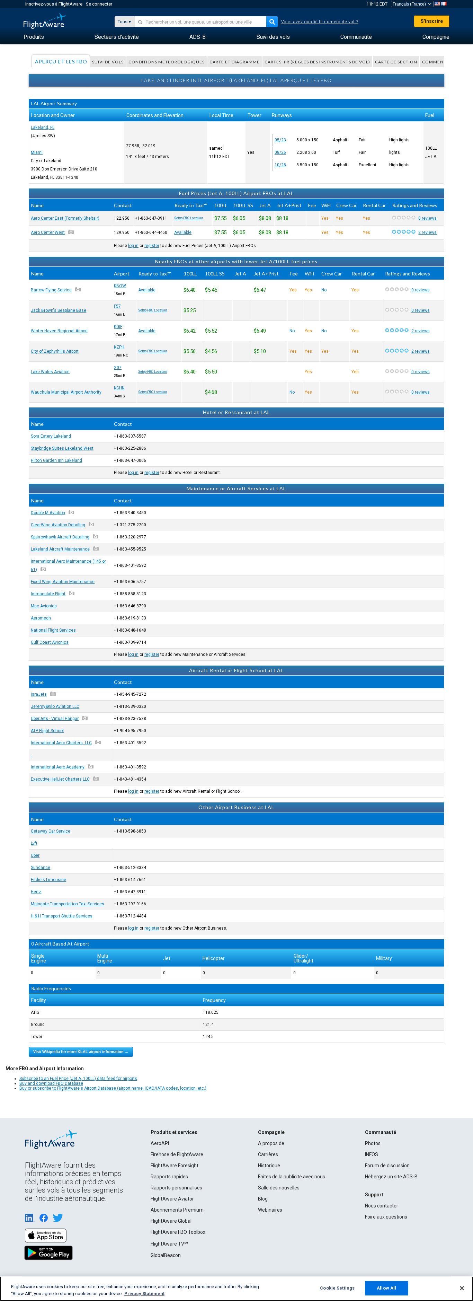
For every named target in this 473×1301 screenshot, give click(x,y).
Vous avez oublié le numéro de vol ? (319, 21)
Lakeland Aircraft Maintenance (60, 549)
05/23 (280, 140)
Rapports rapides (169, 1176)
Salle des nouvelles (279, 1187)
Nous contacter (381, 1205)
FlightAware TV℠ (169, 1244)
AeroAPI (160, 1143)
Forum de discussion (387, 1165)
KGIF (118, 326)
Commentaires (440, 61)
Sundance (40, 867)
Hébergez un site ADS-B (391, 1176)
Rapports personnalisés (176, 1187)
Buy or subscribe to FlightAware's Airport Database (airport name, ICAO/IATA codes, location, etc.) (112, 1088)
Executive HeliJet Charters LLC (60, 779)
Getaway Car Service (50, 831)
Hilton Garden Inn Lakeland (56, 460)
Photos (373, 1143)
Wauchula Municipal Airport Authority (66, 392)
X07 (118, 367)
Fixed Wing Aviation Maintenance (63, 581)
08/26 (280, 152)
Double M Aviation (48, 512)
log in (133, 245)
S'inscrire (432, 21)
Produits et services (174, 1132)
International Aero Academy (57, 767)
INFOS (371, 1154)
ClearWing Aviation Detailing (58, 524)
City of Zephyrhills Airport (55, 351)
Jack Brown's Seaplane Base (58, 310)
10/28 (280, 164)
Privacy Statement (144, 1293)
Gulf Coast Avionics (50, 642)
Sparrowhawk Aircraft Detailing (60, 537)
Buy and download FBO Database (51, 1083)
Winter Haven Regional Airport (59, 330)
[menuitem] (34, 37)
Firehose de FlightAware (177, 1154)
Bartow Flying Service (51, 290)
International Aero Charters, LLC (61, 742)
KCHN (119, 388)
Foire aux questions (386, 1217)
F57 (117, 306)
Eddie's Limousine (48, 879)
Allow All (386, 1288)
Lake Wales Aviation (50, 371)
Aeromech (41, 618)
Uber (35, 855)
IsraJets (39, 694)
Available (182, 232)
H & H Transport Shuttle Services (61, 916)
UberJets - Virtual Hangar (55, 718)
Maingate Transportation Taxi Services (67, 904)
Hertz (36, 891)
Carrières (268, 1154)
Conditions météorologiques (166, 61)
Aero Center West (48, 232)
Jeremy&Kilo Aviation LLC (55, 706)
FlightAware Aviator (172, 1199)
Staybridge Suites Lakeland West (62, 448)
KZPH (119, 347)
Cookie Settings (337, 1288)
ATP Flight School (47, 730)
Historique (269, 1165)
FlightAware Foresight (174, 1165)
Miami (37, 152)
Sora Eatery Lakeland (51, 436)
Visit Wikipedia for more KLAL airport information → (80, 1051)
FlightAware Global (171, 1221)
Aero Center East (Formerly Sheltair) (65, 218)
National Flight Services (53, 630)
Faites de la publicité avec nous (291, 1176)
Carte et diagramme (234, 61)
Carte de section (396, 61)
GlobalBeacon (166, 1255)
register (151, 245)
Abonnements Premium (177, 1210)
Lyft (34, 843)
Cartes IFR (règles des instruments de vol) (317, 61)
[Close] (462, 1288)
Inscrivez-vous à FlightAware (53, 4)
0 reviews (427, 218)
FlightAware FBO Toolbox (178, 1232)
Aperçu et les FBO (61, 61)
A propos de (271, 1143)
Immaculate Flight (48, 593)
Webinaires (270, 1210)
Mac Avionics (44, 606)
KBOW (120, 285)
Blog (263, 1199)
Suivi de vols (108, 61)
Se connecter (99, 4)
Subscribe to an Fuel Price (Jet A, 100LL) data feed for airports (78, 1078)
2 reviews (427, 232)
